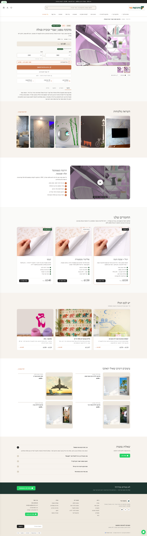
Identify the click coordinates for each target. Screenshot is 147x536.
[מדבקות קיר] (136, 7)
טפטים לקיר (126, 14)
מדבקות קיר (115, 14)
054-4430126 (34, 503)
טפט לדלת (98, 374)
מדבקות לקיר (75, 513)
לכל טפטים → (20, 369)
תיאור (68, 88)
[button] (127, 70)
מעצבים (75, 14)
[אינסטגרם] (128, 509)
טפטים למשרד (75, 508)
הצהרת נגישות (55, 513)
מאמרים (97, 513)
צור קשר (53, 14)
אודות (98, 503)
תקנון (57, 510)
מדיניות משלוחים (54, 505)
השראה (60, 14)
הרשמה (21, 526)
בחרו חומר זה (100, 280)
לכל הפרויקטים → (21, 112)
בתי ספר (67, 14)
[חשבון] (7, 7)
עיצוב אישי (93, 14)
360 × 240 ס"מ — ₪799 (24, 62)
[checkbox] (44, 62)
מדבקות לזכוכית (104, 14)
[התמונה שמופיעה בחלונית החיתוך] (120, 70)
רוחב (70, 51)
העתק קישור (113, 75)
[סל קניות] (3, 7)
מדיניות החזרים (54, 508)
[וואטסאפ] (122, 509)
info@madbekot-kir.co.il (32, 505)
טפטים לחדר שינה (74, 505)
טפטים (123, 19)
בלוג (98, 515)
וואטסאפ (122, 75)
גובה (41, 51)
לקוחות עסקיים (83, 14)
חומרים (61, 88)
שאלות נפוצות (55, 503)
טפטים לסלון (37, 374)
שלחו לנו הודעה (30, 514)
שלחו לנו (123, 455)
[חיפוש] (47, 8)
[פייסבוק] (125, 509)
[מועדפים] (11, 7)
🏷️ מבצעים (45, 14)
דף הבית (128, 19)
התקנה (54, 88)
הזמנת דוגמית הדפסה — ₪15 (43, 75)
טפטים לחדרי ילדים (74, 510)
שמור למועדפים (43, 72)
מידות (47, 88)
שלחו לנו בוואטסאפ (25, 488)
